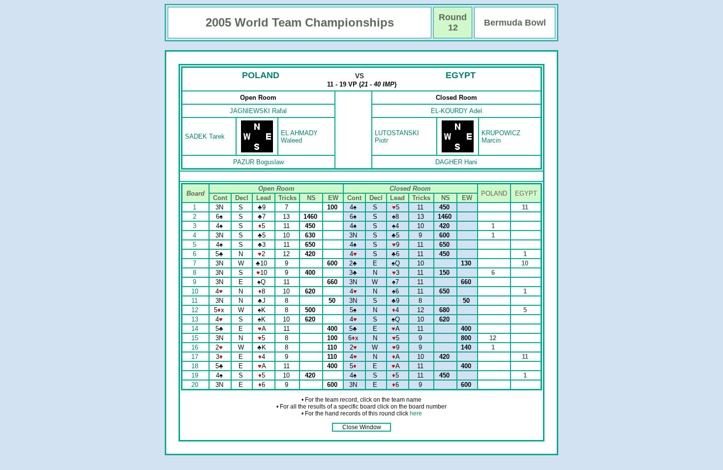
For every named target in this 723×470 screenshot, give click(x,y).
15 (195, 338)
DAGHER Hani (456, 162)
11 (195, 300)
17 (195, 356)
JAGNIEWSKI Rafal (258, 111)
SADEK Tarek (205, 136)
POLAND (260, 75)
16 (195, 347)
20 (195, 384)
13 (195, 319)
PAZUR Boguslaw (258, 162)
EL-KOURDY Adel (456, 111)
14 (195, 328)
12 (195, 310)
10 (195, 291)
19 (195, 375)
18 (195, 366)
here (416, 413)
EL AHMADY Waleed (299, 136)
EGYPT (461, 75)
